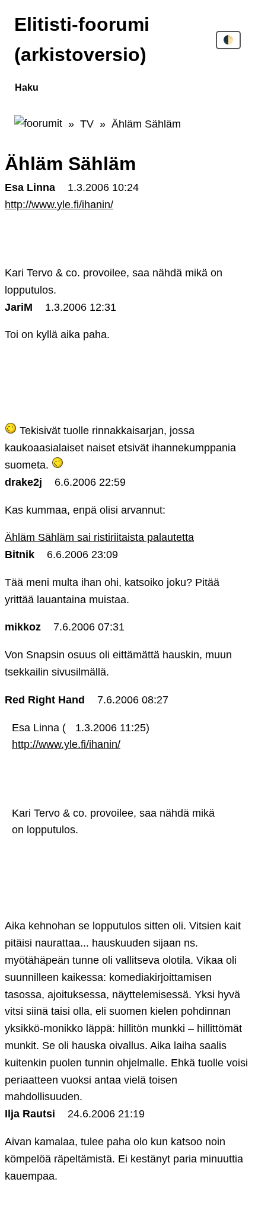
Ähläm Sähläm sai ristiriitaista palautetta (99, 537)
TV (87, 124)
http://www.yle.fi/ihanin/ (59, 205)
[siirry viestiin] (69, 728)
